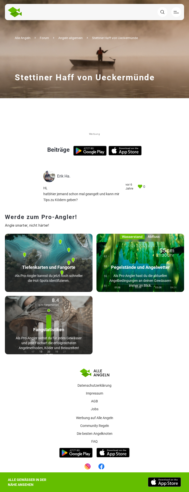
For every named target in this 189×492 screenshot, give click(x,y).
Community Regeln (94, 426)
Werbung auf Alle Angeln (94, 418)
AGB (94, 401)
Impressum (94, 393)
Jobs (94, 409)
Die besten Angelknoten (94, 434)
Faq (94, 441)
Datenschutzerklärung (94, 385)
